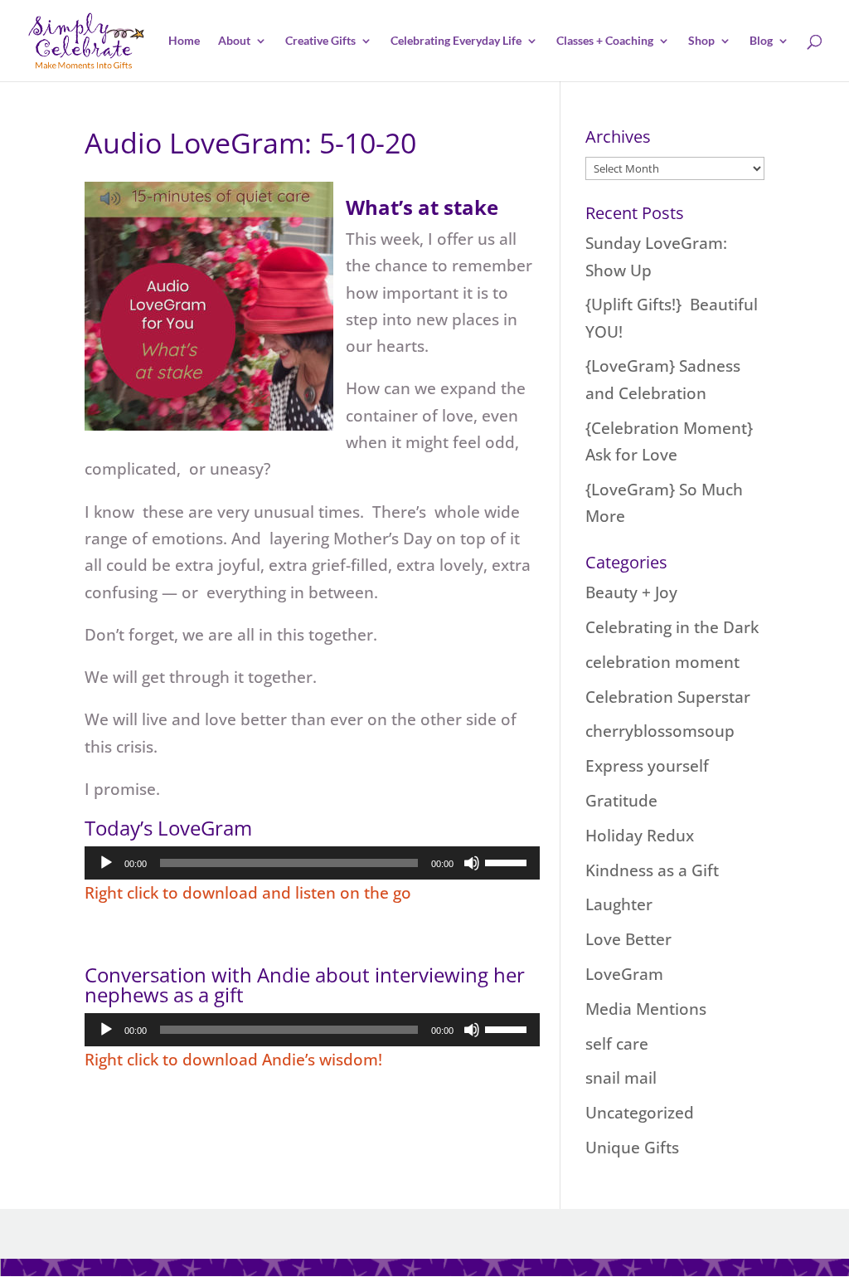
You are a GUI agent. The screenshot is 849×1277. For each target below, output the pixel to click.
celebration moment (662, 662)
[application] (312, 863)
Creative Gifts (320, 41)
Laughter (619, 904)
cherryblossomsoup (660, 731)
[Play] (106, 863)
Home (184, 41)
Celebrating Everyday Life (456, 41)
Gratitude (621, 801)
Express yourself (647, 766)
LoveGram (624, 974)
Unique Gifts (632, 1147)
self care (616, 1044)
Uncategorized (639, 1112)
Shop (701, 41)
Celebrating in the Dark (672, 627)
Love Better (628, 939)
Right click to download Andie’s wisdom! (233, 1059)
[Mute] (471, 863)
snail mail (621, 1078)
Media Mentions (645, 1009)
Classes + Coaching (604, 41)
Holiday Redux (639, 835)
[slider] (508, 861)
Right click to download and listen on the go (248, 893)
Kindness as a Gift (652, 870)
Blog (761, 41)
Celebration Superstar (667, 697)
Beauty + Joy (631, 592)
